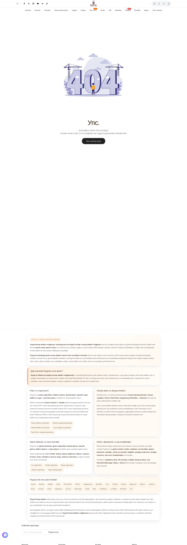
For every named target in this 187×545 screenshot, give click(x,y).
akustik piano (114, 375)
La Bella (114, 489)
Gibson (142, 484)
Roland (41, 484)
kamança (62, 348)
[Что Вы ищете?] (154, 3)
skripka (107, 348)
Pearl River (68, 484)
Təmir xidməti (157, 10)
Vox (131, 489)
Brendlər (137, 10)
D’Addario (103, 489)
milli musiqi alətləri (142, 375)
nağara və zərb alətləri (84, 348)
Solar (49, 489)
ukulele (73, 348)
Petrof (77, 484)
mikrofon (114, 348)
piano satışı (92, 375)
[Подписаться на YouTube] (38, 3)
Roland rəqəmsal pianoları (62, 423)
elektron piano (102, 375)
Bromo (68, 489)
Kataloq (28, 10)
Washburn (58, 489)
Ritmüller (99, 484)
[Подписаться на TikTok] (47, 3)
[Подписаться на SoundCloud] (42, 3)
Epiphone (133, 484)
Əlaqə (146, 10)
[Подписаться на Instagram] (33, 3)
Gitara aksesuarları (61, 10)
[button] (5, 535)
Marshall (123, 489)
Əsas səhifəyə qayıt (93, 141)
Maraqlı (128, 10)
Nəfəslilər (118, 10)
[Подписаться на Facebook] (24, 3)
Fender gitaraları (51, 465)
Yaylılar (74, 10)
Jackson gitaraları (38, 470)
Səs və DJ (93, 10)
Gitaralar (47, 10)
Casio (58, 484)
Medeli (50, 484)
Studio (102, 10)
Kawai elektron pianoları (40, 423)
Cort (107, 484)
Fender (115, 484)
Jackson (152, 484)
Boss (33, 489)
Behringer (78, 489)
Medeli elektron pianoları (40, 428)
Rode (87, 489)
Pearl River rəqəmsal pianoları (42, 432)
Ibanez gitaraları (67, 465)
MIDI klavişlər (99, 348)
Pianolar (37, 10)
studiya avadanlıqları (125, 348)
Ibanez (123, 484)
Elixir (94, 489)
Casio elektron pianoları (62, 428)
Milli (110, 10)
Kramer (41, 489)
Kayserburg (88, 484)
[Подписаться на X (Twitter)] (29, 3)
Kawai (33, 484)
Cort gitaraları (36, 465)
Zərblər (83, 10)
